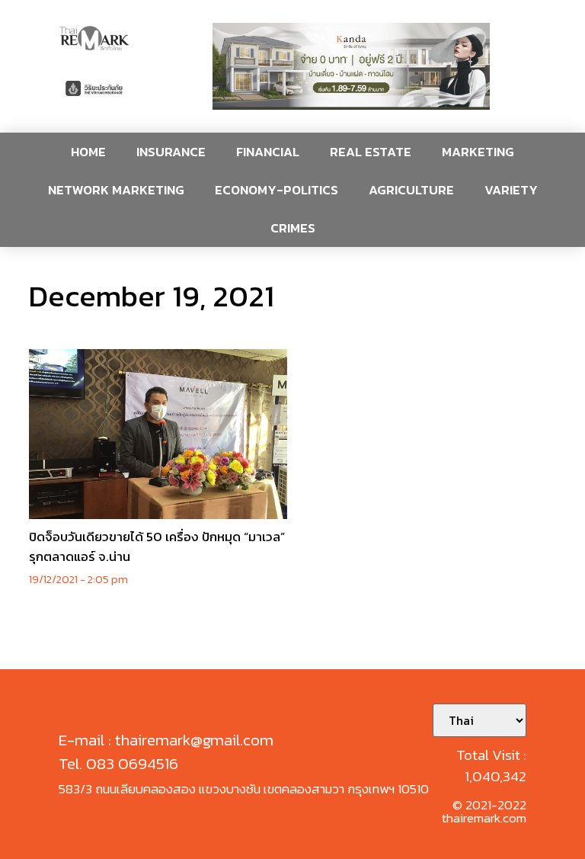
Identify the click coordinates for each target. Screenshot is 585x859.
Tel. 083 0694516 (118, 763)
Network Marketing (116, 190)
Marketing (478, 152)
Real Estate (370, 152)
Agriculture (411, 190)
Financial (267, 152)
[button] (350, 66)
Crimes (292, 228)
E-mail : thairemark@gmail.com (166, 740)
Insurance (171, 152)
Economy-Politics (276, 190)
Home (88, 152)
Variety (511, 190)
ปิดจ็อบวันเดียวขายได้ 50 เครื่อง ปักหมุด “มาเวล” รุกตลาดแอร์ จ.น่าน (157, 546)
